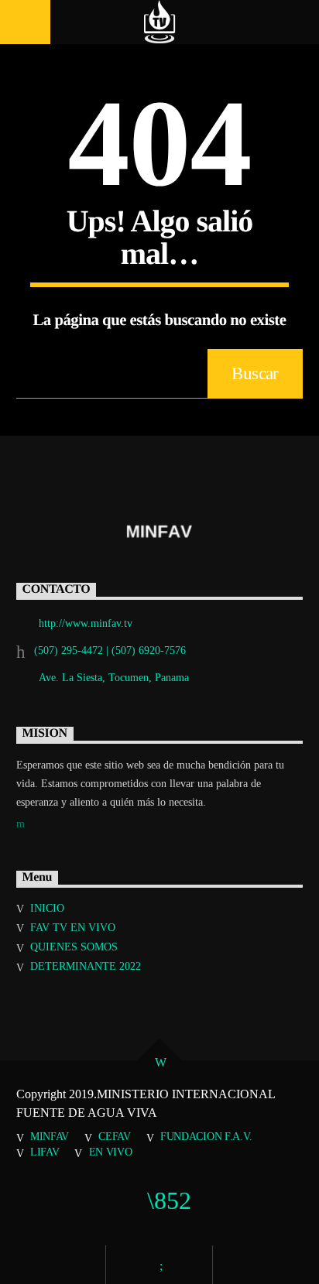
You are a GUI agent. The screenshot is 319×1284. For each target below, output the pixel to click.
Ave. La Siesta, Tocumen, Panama (114, 677)
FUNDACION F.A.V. (206, 1136)
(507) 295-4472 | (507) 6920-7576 (110, 650)
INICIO (47, 908)
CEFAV (114, 1136)
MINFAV (49, 1136)
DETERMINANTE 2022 (85, 966)
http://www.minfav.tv (85, 623)
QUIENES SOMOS (74, 947)
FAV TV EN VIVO (72, 927)
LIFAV (45, 1151)
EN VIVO (110, 1151)
